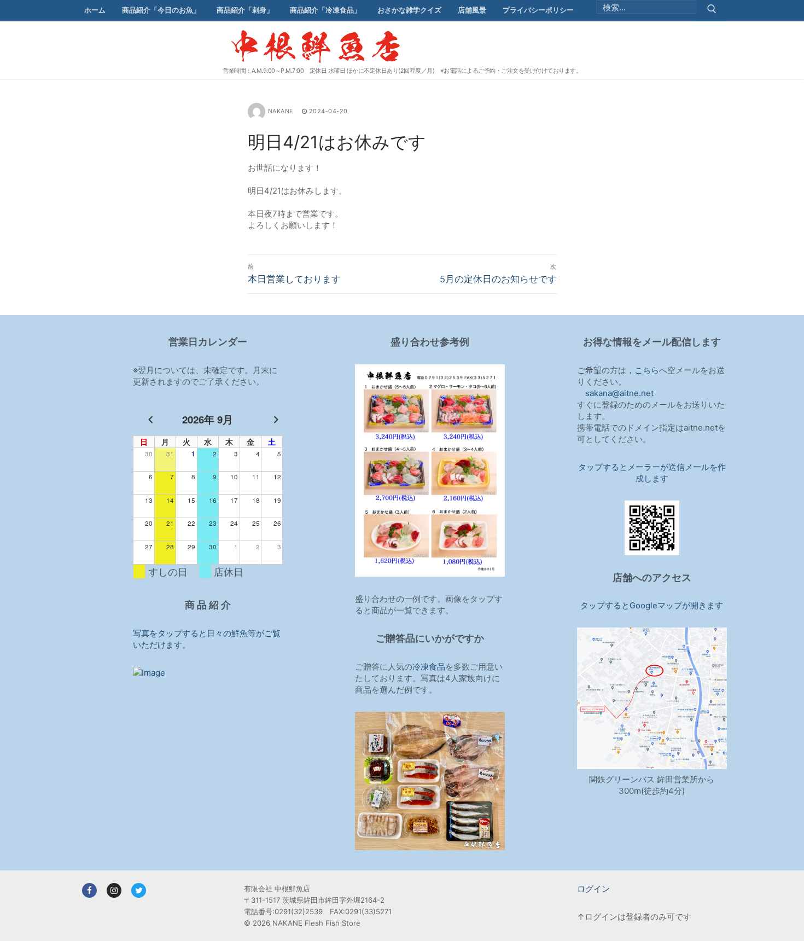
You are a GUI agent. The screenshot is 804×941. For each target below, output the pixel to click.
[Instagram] (114, 890)
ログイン (593, 889)
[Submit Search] (711, 10)
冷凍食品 (428, 666)
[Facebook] (89, 890)
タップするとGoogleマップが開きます (651, 605)
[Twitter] (138, 890)
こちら (646, 370)
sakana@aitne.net (619, 393)
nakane (280, 111)
